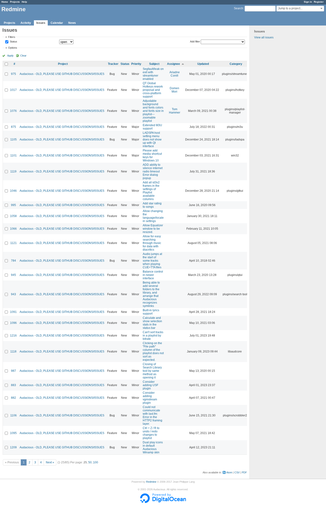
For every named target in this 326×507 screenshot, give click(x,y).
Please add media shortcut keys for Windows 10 (152, 155)
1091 (13, 312)
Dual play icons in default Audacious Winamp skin (153, 447)
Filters (11, 37)
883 (13, 385)
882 (13, 397)
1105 (13, 139)
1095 (13, 433)
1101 (13, 155)
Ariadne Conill (174, 74)
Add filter (195, 41)
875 (13, 127)
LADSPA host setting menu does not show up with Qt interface (152, 139)
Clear (23, 55)
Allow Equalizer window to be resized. (153, 229)
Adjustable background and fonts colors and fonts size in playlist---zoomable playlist (153, 111)
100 (95, 462)
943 (13, 294)
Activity (26, 23)
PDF (244, 472)
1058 (13, 216)
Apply (10, 55)
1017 (13, 90)
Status (13, 41)
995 (13, 205)
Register (319, 1)
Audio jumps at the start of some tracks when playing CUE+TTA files (152, 260)
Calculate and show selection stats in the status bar (152, 323)
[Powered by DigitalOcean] (163, 502)
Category (236, 64)
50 (90, 462)
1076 (13, 111)
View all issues (263, 37)
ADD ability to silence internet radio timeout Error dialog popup (153, 171)
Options (12, 47)
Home (4, 1)
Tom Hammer (174, 111)
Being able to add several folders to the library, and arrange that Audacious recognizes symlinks (151, 294)
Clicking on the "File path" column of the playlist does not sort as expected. (153, 351)
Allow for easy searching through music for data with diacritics (152, 243)
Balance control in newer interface (153, 275)
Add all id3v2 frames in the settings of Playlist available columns (151, 191)
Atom (229, 472)
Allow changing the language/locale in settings (153, 216)
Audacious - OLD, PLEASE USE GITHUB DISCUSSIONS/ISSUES (62, 74)
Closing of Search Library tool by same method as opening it (152, 370)
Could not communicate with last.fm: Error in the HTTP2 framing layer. (152, 415)
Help (24, 1)
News (72, 23)
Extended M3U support (152, 127)
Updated (203, 64)
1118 (13, 351)
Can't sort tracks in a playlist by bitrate (153, 336)
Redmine (151, 481)
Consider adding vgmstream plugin (150, 397)
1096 (13, 323)
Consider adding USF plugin (150, 385)
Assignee (173, 64)
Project (63, 64)
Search (238, 8)
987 (13, 370)
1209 (13, 447)
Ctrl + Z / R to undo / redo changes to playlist (151, 433)
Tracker (113, 64)
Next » (50, 462)
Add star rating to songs (152, 205)
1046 (13, 190)
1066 (13, 228)
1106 (13, 415)
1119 (13, 171)
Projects (15, 1)
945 (13, 275)
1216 (13, 335)
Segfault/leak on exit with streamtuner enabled (153, 74)
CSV (237, 472)
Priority (136, 64)
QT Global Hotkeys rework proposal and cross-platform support (153, 90)
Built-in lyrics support (151, 312)
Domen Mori (174, 90)
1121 (13, 243)
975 (13, 74)
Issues (40, 23)
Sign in (308, 1)
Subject (154, 64)
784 (13, 260)
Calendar (57, 23)
